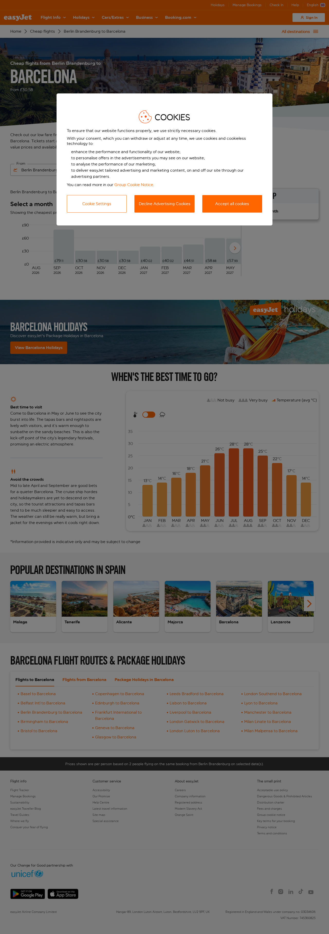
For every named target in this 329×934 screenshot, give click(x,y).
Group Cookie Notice (133, 184)
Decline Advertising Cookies (164, 203)
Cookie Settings (96, 203)
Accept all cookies (232, 203)
